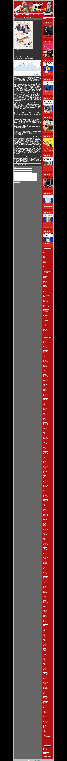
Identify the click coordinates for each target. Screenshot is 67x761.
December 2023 (45, 379)
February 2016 (45, 496)
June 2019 (44, 446)
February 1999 (45, 721)
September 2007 (45, 624)
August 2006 (45, 635)
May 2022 (44, 403)
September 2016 (45, 487)
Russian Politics (45, 316)
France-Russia (45, 295)
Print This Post (40, 19)
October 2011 (45, 562)
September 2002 (45, 688)
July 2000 (44, 712)
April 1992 (44, 732)
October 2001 (45, 702)
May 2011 (44, 568)
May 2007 (44, 629)
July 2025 (44, 355)
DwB (44, 290)
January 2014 (45, 528)
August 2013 (45, 534)
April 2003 (44, 679)
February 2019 (45, 451)
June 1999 (44, 717)
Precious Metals (45, 314)
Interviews (44, 252)
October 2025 (45, 351)
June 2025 (44, 356)
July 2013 (44, 535)
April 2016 (44, 494)
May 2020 (44, 432)
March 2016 (45, 495)
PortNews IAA (45, 753)
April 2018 (44, 463)
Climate (44, 282)
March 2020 (45, 434)
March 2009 (45, 601)
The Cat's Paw (45, 324)
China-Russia (45, 281)
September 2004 (45, 658)
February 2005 (45, 653)
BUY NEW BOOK (48, 22)
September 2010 (45, 578)
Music (44, 266)
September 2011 (45, 563)
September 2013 (45, 533)
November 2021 (45, 410)
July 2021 (44, 414)
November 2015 (45, 500)
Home (48, 14)
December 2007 (45, 620)
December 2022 (45, 394)
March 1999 (45, 720)
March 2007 (45, 631)
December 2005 (45, 645)
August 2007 (45, 625)
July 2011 (44, 566)
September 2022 (45, 398)
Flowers (44, 265)
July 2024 (44, 370)
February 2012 (45, 557)
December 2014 (45, 514)
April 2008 (44, 615)
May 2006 (44, 639)
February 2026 (45, 346)
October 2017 (45, 471)
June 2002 (44, 692)
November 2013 (45, 530)
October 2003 (45, 672)
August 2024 (45, 369)
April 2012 (44, 554)
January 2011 (45, 573)
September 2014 (45, 518)
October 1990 (45, 735)
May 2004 (44, 663)
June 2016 (44, 491)
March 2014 (45, 525)
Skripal (44, 319)
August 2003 (45, 674)
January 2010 (45, 588)
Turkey (44, 326)
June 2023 (44, 386)
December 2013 (45, 529)
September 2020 (45, 427)
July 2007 (44, 626)
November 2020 (45, 424)
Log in (44, 757)
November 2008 (45, 606)
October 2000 (45, 711)
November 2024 (45, 365)
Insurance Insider (45, 749)
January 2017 (45, 482)
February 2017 (45, 481)
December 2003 (45, 669)
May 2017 (44, 477)
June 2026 (44, 341)
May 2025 (44, 357)
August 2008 (45, 610)
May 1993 (44, 727)
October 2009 (45, 592)
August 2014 (45, 519)
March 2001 (45, 707)
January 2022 (45, 408)
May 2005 (44, 649)
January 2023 (45, 393)
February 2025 (45, 361)
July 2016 (44, 490)
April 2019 (44, 448)
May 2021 (44, 417)
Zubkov (44, 333)
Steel (44, 321)
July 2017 (44, 475)
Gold (44, 296)
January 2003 (45, 683)
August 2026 (45, 338)
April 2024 (44, 374)
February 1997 (45, 726)
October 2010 (45, 577)
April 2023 (44, 389)
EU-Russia (45, 291)
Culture (44, 286)
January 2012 (45, 558)
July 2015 (44, 505)
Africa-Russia (45, 272)
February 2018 (45, 466)
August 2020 (45, 428)
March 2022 (45, 405)
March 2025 (45, 360)
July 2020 (44, 429)
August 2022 (45, 399)
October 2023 (45, 381)
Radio (44, 256)
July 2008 (44, 611)
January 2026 (45, 347)
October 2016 (45, 486)
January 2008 (45, 619)
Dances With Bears (37, 760)
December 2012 (45, 544)
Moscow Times (45, 306)
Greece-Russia (45, 297)
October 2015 (45, 501)
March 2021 (45, 419)
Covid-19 (44, 285)
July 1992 (44, 731)
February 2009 (45, 602)
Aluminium (44, 273)
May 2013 (44, 538)
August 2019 (45, 443)
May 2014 (44, 523)
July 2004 (44, 660)
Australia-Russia (45, 276)
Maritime (44, 301)
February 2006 (45, 643)
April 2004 (44, 664)
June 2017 (44, 476)
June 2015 (44, 506)
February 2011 (45, 572)
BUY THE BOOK (48, 41)
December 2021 (45, 409)
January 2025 (45, 362)
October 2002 (45, 687)
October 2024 (45, 366)
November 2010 (45, 576)
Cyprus (44, 287)
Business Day (45, 747)
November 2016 (45, 485)
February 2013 (45, 542)
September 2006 (45, 634)
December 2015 (45, 499)
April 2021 (44, 418)
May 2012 (44, 553)
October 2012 (45, 547)
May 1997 (44, 725)
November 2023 (45, 380)
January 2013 (45, 543)
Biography (44, 277)
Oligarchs (44, 311)
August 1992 (45, 730)
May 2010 (44, 583)
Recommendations (46, 258)
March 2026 (45, 345)
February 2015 (45, 511)
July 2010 (44, 581)
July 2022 (44, 400)
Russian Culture (45, 315)
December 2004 (45, 655)
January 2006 (45, 644)
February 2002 (45, 697)
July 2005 (44, 648)
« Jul (43, 743)
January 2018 (45, 467)
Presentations (45, 253)
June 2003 (44, 677)
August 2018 (45, 458)
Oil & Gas (44, 310)
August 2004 (45, 659)
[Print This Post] (37, 19)
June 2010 (44, 582)
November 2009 (45, 591)
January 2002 (45, 698)
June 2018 (44, 461)
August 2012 (45, 549)
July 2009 (44, 596)
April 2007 (44, 630)
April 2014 (44, 524)
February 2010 (45, 587)
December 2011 (45, 559)
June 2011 (44, 567)
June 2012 (44, 552)
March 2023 (45, 390)
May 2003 (44, 678)
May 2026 (44, 342)
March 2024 (45, 375)
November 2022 (45, 395)
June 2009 (44, 597)
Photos (44, 257)
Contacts (44, 261)
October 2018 (45, 456)
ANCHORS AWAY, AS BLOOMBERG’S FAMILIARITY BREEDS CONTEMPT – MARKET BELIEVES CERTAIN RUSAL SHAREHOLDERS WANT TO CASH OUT (27, 16)
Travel (44, 267)
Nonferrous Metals (46, 309)
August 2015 (45, 504)
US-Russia (45, 330)
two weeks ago (34, 78)
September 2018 (45, 457)
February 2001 (45, 708)
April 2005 (44, 650)
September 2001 (45, 703)
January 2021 (45, 422)
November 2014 (45, 515)
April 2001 (44, 706)
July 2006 (44, 636)
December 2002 (45, 684)
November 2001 (45, 701)
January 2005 (45, 654)
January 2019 (45, 452)
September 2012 (45, 548)
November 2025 (45, 350)
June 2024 (44, 371)
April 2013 (44, 539)
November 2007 (45, 621)
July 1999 (44, 716)
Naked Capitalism (46, 752)
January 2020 (45, 437)
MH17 (44, 304)
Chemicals (44, 280)
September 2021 (45, 413)
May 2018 (44, 462)
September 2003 (45, 673)
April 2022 (44, 404)
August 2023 (45, 384)
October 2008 (45, 607)
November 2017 (45, 470)
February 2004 (45, 667)
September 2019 (45, 442)
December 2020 (45, 423)
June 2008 (44, 612)
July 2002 (44, 691)
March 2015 (45, 510)
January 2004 (45, 668)
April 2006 (44, 640)
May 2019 (44, 447)
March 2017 (45, 480)
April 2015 (44, 509)
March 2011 (45, 571)
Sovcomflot (45, 320)
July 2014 (44, 520)
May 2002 (44, 693)
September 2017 (45, 472)
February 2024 (45, 376)
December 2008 (45, 605)
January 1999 (45, 722)
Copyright (44, 262)
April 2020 (44, 433)
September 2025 (45, 352)
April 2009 (44, 600)
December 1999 (45, 713)
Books (44, 251)
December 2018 (45, 453)
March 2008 (45, 616)
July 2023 (44, 385)
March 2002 (45, 696)
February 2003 (45, 682)
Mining (44, 305)
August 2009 (45, 595)
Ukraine (44, 329)
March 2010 (45, 586)
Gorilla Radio (45, 748)
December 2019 (45, 438)
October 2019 (45, 441)
